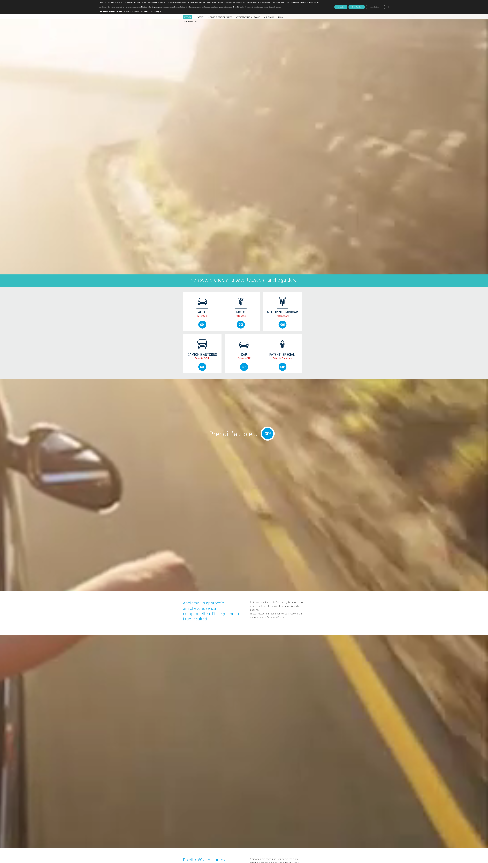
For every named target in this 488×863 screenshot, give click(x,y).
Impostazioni (374, 7)
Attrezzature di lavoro (248, 17)
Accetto (341, 7)
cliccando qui (274, 2)
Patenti (200, 17)
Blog (280, 17)
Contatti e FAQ (190, 21)
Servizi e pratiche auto (220, 17)
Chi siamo (269, 17)
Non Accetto (356, 7)
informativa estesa (174, 2)
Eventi (187, 17)
